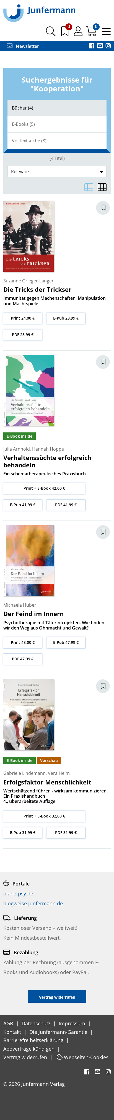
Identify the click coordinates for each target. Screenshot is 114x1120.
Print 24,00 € (23, 318)
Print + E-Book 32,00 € (44, 816)
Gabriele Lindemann (24, 773)
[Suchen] (51, 33)
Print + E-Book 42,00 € (44, 488)
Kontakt (12, 1032)
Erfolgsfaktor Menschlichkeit (47, 782)
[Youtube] (100, 46)
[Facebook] (92, 46)
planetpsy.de (18, 893)
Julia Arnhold (16, 449)
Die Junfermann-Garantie (59, 1032)
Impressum (73, 1023)
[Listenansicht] (88, 187)
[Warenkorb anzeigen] (92, 33)
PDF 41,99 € (66, 504)
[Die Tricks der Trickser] (28, 236)
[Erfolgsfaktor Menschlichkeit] (28, 714)
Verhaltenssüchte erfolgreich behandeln (47, 461)
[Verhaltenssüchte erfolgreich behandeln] (28, 390)
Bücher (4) (22, 108)
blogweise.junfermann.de (33, 903)
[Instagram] (108, 46)
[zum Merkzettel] (65, 33)
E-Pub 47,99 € (66, 642)
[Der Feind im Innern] (28, 560)
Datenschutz (37, 1023)
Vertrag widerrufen (25, 1057)
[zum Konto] (79, 33)
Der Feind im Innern (33, 613)
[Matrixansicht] (102, 187)
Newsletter (27, 46)
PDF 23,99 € (22, 334)
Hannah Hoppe (48, 449)
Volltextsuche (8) (29, 141)
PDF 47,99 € (22, 658)
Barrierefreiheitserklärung (34, 1040)
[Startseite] (39, 13)
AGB (9, 1023)
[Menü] (106, 33)
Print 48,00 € (23, 642)
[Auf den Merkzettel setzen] (106, 208)
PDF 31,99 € (66, 832)
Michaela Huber (19, 605)
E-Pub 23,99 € (66, 318)
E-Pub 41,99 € (22, 504)
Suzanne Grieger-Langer (28, 281)
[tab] (57, 108)
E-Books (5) (23, 124)
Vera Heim (59, 773)
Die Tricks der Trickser (37, 289)
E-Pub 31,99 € (22, 832)
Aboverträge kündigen (29, 1048)
